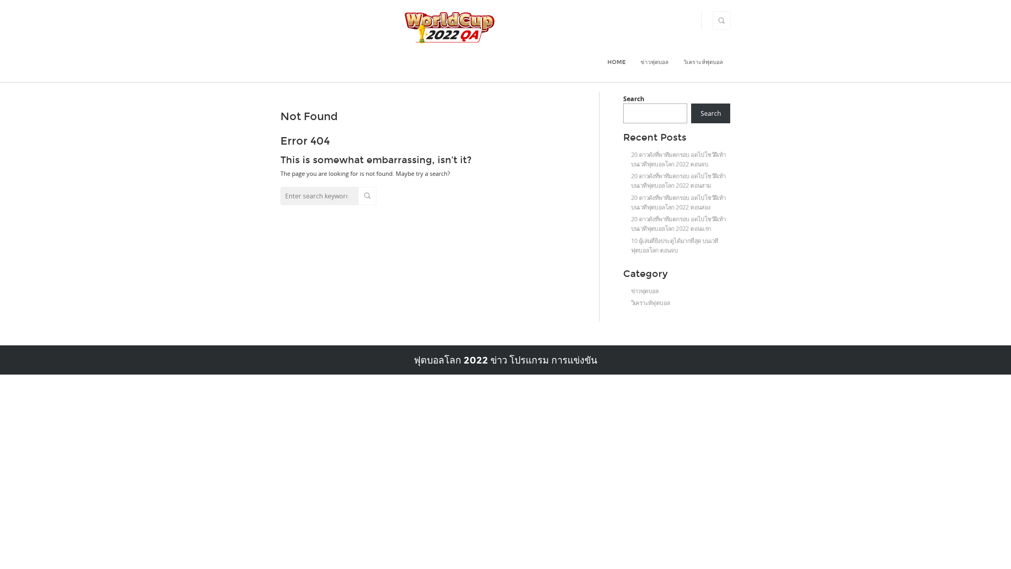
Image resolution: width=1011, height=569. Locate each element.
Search (634, 98)
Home (616, 62)
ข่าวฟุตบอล (655, 62)
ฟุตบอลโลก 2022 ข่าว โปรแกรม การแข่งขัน (505, 360)
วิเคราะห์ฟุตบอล (703, 62)
